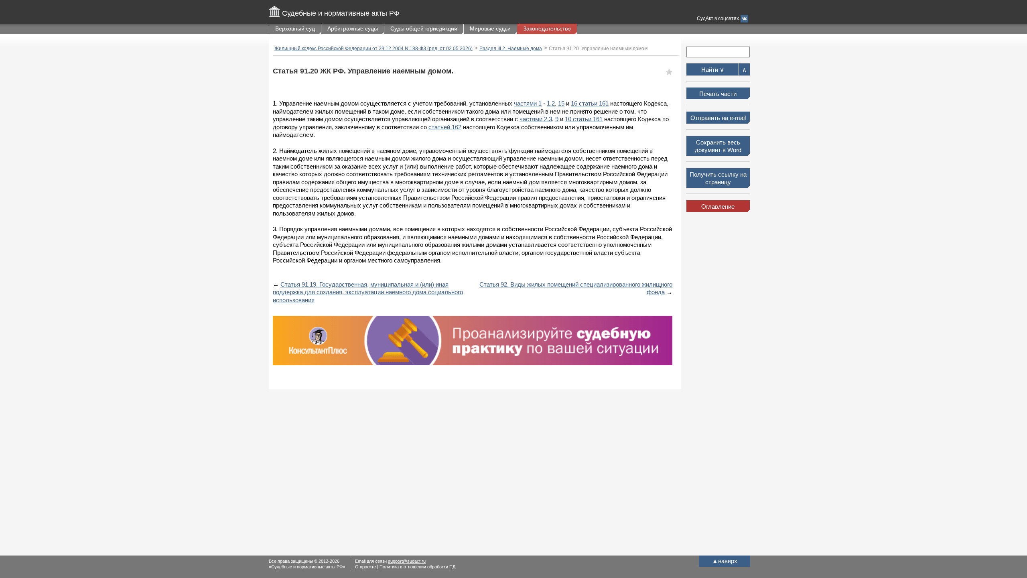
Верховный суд (295, 28)
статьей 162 (444, 127)
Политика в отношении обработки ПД (417, 566)
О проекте (365, 566)
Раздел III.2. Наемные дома (510, 48)
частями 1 (528, 103)
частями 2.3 (536, 119)
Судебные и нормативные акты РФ (341, 13)
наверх (724, 561)
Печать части (718, 93)
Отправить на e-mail (718, 117)
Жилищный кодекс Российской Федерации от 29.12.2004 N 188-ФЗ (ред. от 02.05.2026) (373, 48)
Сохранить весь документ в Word (718, 146)
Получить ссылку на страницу (718, 178)
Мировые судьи (490, 28)
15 (561, 103)
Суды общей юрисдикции (423, 28)
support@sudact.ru (407, 561)
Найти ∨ (712, 69)
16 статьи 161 (590, 103)
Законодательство (547, 28)
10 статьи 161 (584, 119)
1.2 (551, 103)
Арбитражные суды (352, 28)
